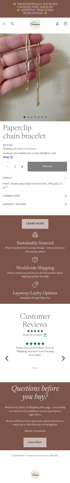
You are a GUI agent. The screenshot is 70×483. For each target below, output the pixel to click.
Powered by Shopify (47, 456)
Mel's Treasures (28, 456)
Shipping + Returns (14, 204)
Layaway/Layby (11, 195)
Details (7, 177)
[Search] (12, 23)
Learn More (35, 442)
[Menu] (4, 23)
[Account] (57, 23)
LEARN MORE (35, 223)
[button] (7, 358)
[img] (35, 331)
